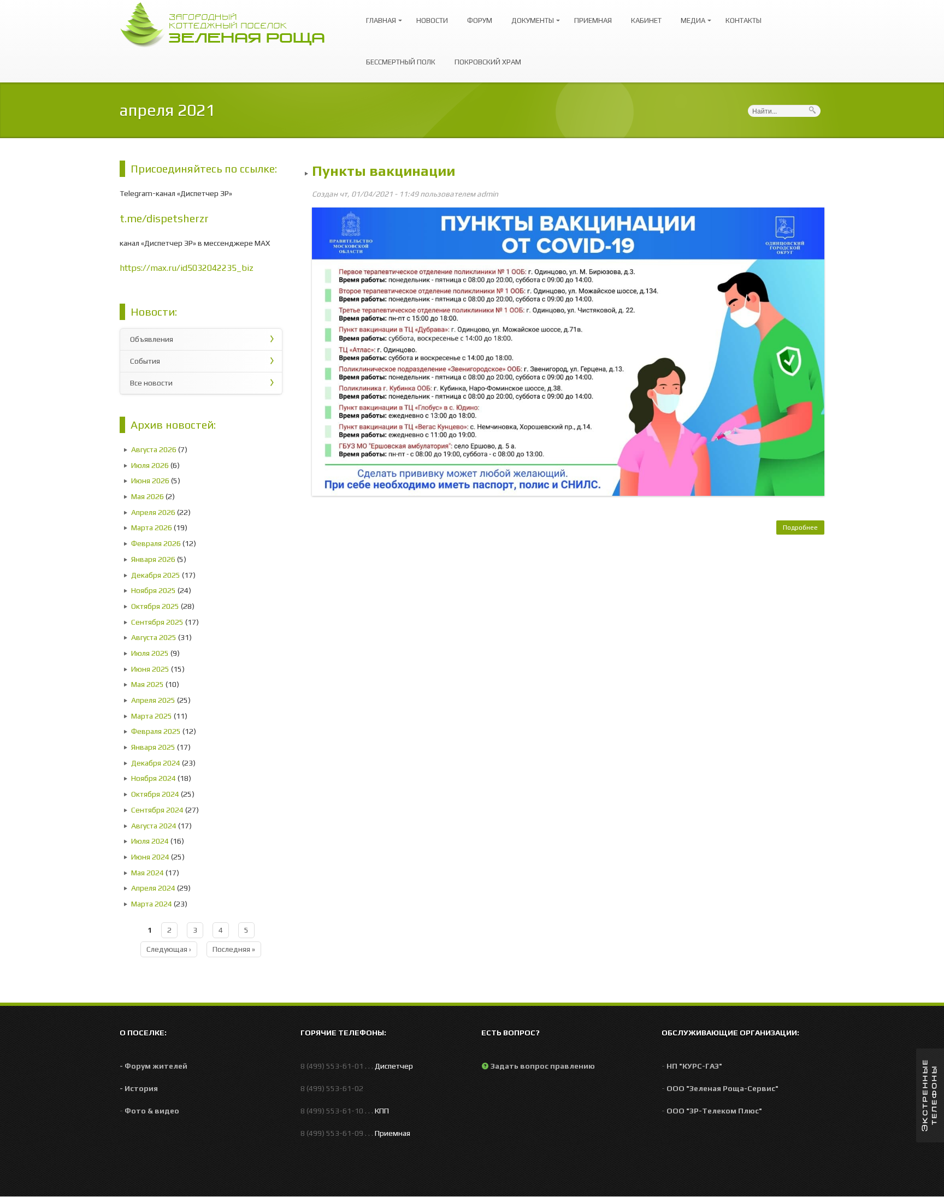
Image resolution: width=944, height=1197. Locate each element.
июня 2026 (150, 480)
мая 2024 (147, 872)
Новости (432, 20)
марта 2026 (151, 527)
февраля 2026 (156, 543)
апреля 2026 (153, 512)
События (145, 361)
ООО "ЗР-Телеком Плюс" (714, 1110)
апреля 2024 (153, 888)
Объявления (151, 339)
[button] (930, 1095)
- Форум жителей (153, 1066)
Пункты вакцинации (383, 171)
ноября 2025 (153, 590)
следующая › (168, 949)
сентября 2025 (157, 622)
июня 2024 (150, 856)
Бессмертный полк (400, 62)
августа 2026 (153, 449)
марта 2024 (151, 903)
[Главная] (228, 23)
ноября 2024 (153, 778)
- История (139, 1088)
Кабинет (646, 20)
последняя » (234, 949)
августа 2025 (153, 637)
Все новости (151, 382)
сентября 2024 (157, 809)
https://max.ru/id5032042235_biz (186, 268)
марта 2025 (151, 716)
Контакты (743, 20)
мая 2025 (147, 684)
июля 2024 (150, 841)
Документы (530, 16)
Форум (479, 20)
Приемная (593, 20)
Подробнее (803, 529)
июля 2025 (150, 653)
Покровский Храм (488, 62)
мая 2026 (147, 496)
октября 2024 (155, 794)
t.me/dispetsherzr (164, 218)
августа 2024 (153, 825)
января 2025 (153, 747)
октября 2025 (155, 606)
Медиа (690, 16)
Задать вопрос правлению (543, 1066)
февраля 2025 (156, 731)
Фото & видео (152, 1110)
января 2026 (153, 559)
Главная (378, 16)
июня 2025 (150, 669)
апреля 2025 (153, 700)
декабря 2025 (155, 575)
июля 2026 (150, 465)
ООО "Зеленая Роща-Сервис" (722, 1088)
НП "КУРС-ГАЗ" (694, 1066)
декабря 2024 (155, 763)
